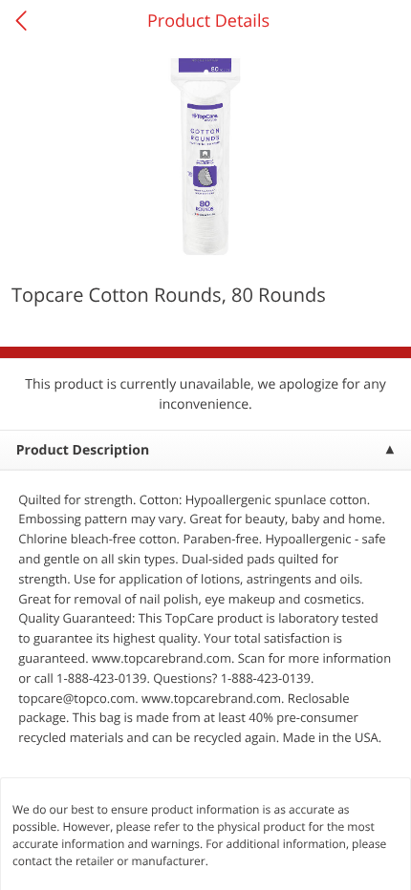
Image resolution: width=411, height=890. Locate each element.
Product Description (82, 450)
